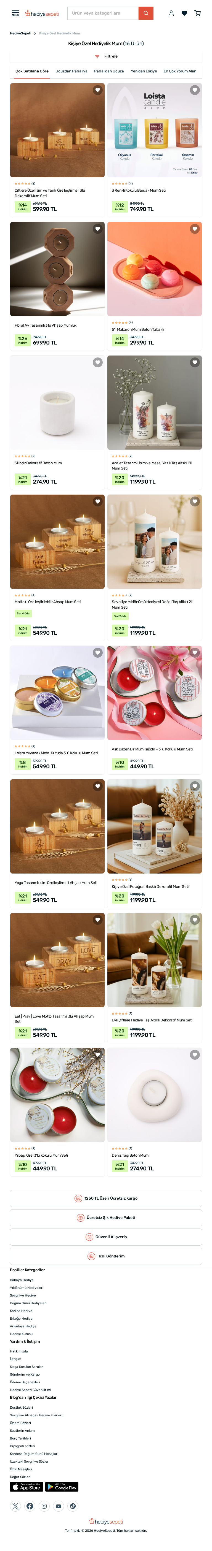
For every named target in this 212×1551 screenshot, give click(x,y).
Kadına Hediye (21, 1311)
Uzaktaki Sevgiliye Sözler (29, 1461)
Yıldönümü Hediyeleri (26, 1288)
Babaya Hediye (22, 1280)
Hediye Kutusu (21, 1334)
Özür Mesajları (21, 1469)
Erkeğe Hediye (21, 1318)
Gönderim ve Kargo (25, 1374)
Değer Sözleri (20, 1477)
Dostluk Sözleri (21, 1407)
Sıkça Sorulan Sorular (26, 1367)
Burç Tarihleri (20, 1438)
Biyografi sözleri (22, 1446)
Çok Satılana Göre (32, 71)
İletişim (15, 1359)
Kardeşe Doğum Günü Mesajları (34, 1454)
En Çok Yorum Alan (180, 71)
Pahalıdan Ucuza (109, 71)
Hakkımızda (19, 1351)
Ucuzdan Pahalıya (71, 71)
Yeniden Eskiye (144, 71)
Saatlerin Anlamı (23, 1431)
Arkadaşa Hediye (23, 1326)
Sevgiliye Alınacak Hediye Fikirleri (36, 1415)
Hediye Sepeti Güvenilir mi (30, 1390)
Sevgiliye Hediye (23, 1295)
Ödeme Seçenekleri (25, 1382)
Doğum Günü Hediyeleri (28, 1303)
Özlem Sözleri (20, 1423)
